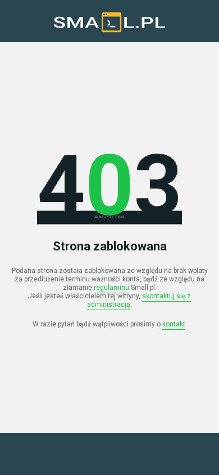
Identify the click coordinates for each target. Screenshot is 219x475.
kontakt (173, 324)
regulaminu (111, 288)
